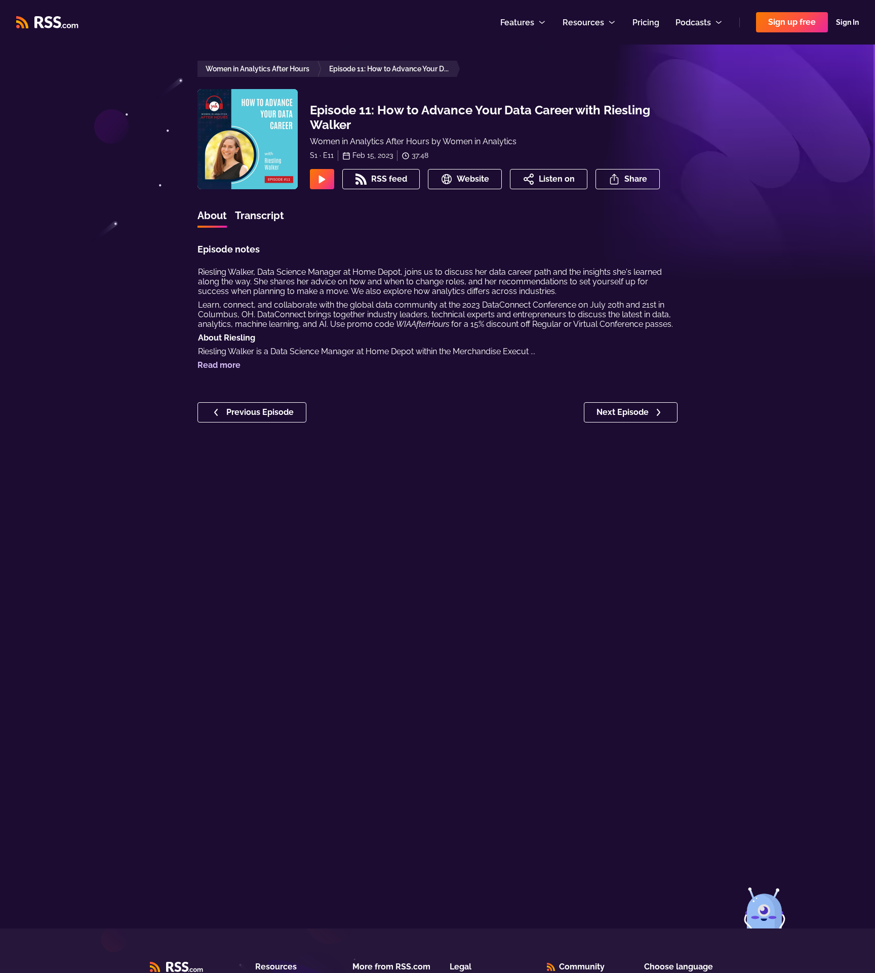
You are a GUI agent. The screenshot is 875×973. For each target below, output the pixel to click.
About (212, 215)
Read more (219, 365)
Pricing (645, 22)
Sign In (847, 22)
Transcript (259, 215)
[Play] (322, 179)
